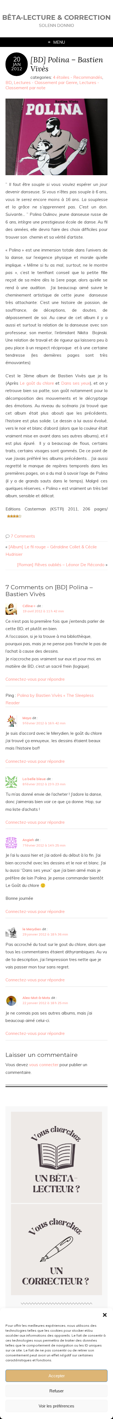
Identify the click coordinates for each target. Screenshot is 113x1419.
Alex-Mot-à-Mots (36, 998)
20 (16, 59)
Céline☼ (29, 606)
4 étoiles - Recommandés (77, 77)
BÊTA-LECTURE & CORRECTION (56, 17)
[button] (105, 1315)
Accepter (57, 1375)
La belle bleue (34, 779)
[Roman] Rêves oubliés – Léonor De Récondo (60, 564)
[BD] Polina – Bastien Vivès (66, 64)
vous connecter (43, 1064)
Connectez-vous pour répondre (35, 679)
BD (8, 82)
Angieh (28, 840)
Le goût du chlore (37, 383)
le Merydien (31, 929)
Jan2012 (16, 66)
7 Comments (23, 536)
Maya (26, 718)
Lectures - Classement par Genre (45, 82)
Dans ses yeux (75, 383)
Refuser (56, 1391)
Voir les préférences (56, 1406)
